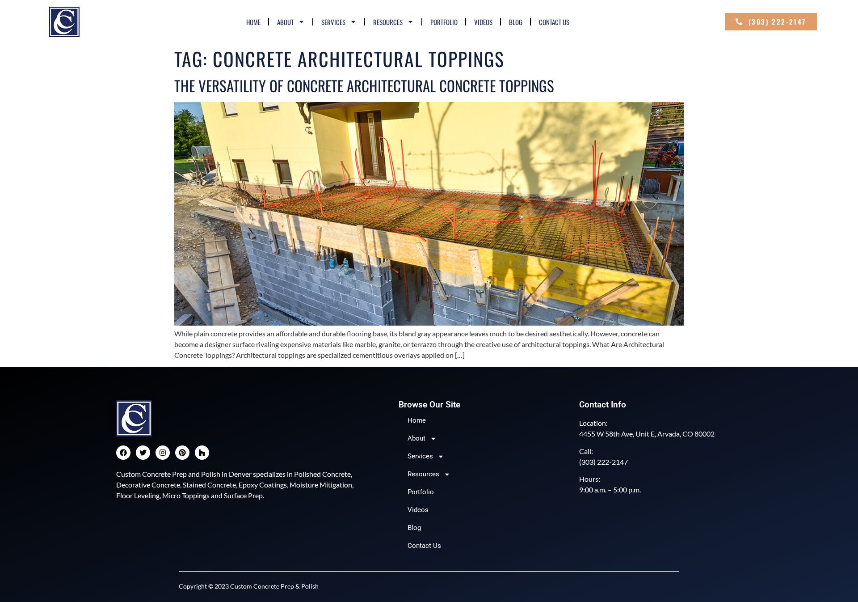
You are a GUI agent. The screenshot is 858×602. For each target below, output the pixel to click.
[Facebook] (123, 452)
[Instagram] (163, 452)
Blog (515, 22)
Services (333, 22)
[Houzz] (202, 452)
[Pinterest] (182, 452)
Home (253, 22)
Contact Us (554, 22)
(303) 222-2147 (603, 462)
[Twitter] (143, 452)
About (285, 22)
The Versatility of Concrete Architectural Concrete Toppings (364, 86)
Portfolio (444, 22)
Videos (483, 22)
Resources (388, 22)
